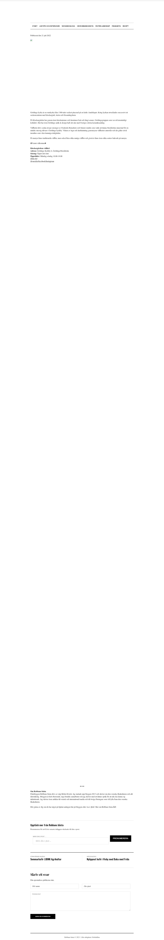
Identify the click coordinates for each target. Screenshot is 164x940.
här (114, 807)
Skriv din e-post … (39, 836)
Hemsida (34, 161)
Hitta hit (33, 158)
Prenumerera (120, 838)
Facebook (42, 161)
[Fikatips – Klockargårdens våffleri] (82, 73)
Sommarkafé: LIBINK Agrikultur (45, 859)
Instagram (50, 161)
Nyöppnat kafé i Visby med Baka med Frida (108, 859)
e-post (91, 807)
